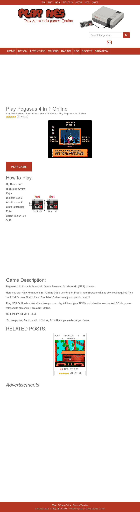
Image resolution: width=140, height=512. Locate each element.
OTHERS (53, 51)
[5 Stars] (15, 117)
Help (54, 504)
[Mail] (109, 42)
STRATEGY (101, 51)
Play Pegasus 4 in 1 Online (72, 113)
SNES (95, 2)
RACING (66, 51)
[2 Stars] (9, 117)
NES (87, 2)
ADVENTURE (37, 51)
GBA (57, 2)
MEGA (78, 2)
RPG (76, 51)
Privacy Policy (64, 504)
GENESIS (68, 2)
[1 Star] (7, 117)
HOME (11, 51)
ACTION (22, 51)
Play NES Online (14, 113)
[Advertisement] (70, 80)
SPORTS (87, 51)
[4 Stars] (13, 117)
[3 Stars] (11, 117)
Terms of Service (80, 504)
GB (43, 2)
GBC (50, 2)
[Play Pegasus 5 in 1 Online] (70, 353)
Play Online (31, 113)
